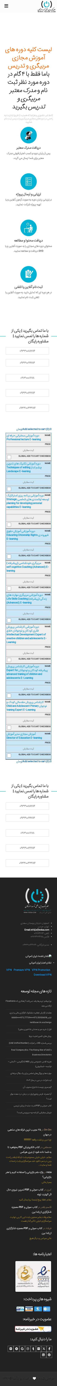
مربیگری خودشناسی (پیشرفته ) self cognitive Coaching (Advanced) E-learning (27, 567)
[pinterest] (49, 1355)
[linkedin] (43, 1355)
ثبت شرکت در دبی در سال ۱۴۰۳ (38, 1080)
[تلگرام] (16, 1349)
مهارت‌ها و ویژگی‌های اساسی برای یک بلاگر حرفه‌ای (30, 1073)
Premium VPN (22, 970)
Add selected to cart (33, 429)
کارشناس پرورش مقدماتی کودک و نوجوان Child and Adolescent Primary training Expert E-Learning (26, 706)
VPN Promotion (41, 970)
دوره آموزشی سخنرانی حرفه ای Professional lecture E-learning (23, 437)
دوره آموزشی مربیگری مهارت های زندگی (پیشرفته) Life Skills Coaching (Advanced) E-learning (26, 599)
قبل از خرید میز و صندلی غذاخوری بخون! (34, 1029)
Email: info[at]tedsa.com (37, 930)
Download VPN (42, 975)
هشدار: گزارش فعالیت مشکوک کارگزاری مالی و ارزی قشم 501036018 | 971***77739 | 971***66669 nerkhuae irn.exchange (30, 1017)
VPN (9, 970)
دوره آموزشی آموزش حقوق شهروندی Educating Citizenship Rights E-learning (27, 535)
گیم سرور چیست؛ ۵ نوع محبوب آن (37, 1087)
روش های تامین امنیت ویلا (40, 1036)
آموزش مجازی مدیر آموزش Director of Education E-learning (24, 736)
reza (49, 1172)
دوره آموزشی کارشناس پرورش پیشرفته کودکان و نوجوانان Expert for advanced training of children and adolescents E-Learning (27, 672)
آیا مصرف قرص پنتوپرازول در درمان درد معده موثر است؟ (30, 1096)
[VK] (11, 1349)
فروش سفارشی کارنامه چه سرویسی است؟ (34, 1112)
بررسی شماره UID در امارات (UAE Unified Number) (30, 1043)
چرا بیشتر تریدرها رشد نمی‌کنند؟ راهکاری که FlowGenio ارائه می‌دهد (28, 1003)
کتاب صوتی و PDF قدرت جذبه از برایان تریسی (32, 1105)
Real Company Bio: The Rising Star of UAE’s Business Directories (31, 1052)
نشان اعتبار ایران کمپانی (40, 963)
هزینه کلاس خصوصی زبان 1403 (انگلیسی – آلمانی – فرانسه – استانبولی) (29, 1064)
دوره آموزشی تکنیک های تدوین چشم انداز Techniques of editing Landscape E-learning (24, 468)
